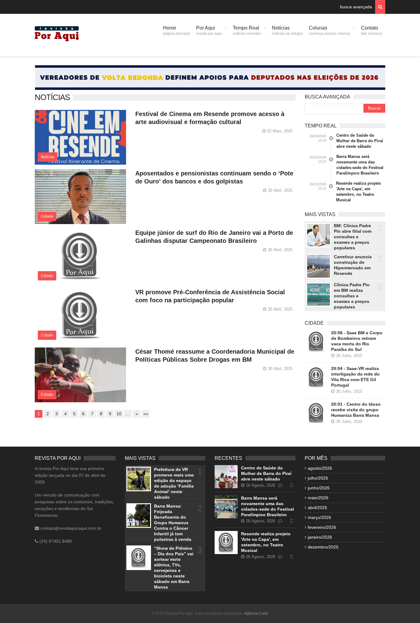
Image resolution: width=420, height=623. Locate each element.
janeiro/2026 (320, 537)
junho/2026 (319, 487)
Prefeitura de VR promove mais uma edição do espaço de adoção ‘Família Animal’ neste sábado (174, 483)
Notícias (287, 30)
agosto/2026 (320, 468)
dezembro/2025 (323, 547)
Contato (371, 30)
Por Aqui (209, 30)
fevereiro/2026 (322, 527)
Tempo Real (247, 30)
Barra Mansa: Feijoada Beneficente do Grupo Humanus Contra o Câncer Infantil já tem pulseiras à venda (172, 523)
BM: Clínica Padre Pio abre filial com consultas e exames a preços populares (352, 236)
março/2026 (319, 517)
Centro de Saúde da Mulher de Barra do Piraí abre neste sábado (359, 141)
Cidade (47, 216)
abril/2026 (317, 507)
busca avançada (356, 6)
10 (119, 413)
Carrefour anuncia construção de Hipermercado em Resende (353, 265)
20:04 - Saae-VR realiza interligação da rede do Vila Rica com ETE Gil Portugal (355, 377)
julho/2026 (318, 478)
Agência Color (256, 613)
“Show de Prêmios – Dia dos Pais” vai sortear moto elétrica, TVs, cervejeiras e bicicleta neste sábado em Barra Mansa (173, 567)
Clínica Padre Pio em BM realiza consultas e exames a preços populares (352, 295)
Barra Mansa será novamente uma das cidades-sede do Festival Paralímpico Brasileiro (359, 164)
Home (176, 30)
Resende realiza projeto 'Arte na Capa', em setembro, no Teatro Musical (358, 191)
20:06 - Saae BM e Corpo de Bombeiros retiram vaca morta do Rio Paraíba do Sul (356, 341)
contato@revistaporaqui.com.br (70, 528)
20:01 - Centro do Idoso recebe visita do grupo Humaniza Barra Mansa (356, 410)
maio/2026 (318, 497)
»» (145, 413)
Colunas (329, 30)
